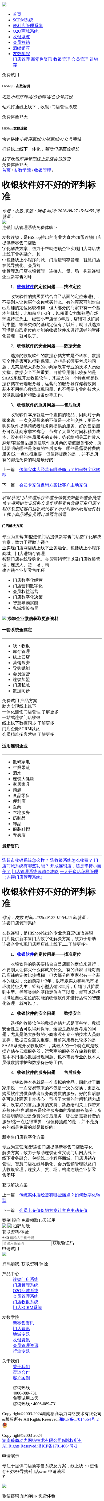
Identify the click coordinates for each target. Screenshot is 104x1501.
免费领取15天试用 (38, 1220)
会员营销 (21, 42)
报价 (16, 1220)
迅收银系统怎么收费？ (71, 860)
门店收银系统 (25, 1302)
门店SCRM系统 (27, 1307)
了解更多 (50, 712)
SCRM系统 (23, 20)
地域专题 (21, 1334)
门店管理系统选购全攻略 (35, 871)
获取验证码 (63, 1243)
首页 (17, 14)
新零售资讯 (41, 59)
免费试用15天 (25, 1398)
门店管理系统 (25, 1285)
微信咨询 (10, 1496)
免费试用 (10, 74)
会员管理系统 (25, 1296)
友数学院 (21, 53)
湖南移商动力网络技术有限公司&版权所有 (42, 1440)
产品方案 (28, 700)
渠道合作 (21, 1372)
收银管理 (61, 59)
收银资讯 (21, 1340)
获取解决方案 (15, 1185)
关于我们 (21, 1366)
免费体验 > (46, 227)
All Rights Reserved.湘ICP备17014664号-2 (39, 1446)
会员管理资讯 (25, 1345)
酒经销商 (21, 48)
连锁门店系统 (25, 1279)
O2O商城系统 (25, 31)
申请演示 (56, 1471)
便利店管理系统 (28, 25)
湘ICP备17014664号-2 (79, 1419)
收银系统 (21, 37)
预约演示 (28, 1496)
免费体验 (46, 1496)
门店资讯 (21, 1328)
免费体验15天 (15, 116)
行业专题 (21, 1351)
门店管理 (21, 59)
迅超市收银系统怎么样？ (25, 860)
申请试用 (10, 1248)
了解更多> (78, 944)
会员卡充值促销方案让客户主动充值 (53, 485)
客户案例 (21, 1378)
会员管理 (80, 59)
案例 (6, 1220)
